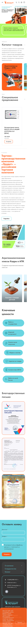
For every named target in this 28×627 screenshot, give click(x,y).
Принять (19, 622)
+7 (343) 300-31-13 (12, 579)
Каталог (24, 43)
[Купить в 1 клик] (18, 113)
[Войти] (21, 2)
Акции (24, 98)
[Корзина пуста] (24, 2)
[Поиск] (19, 2)
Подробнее (6, 218)
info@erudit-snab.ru (11, 581)
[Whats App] (6, 590)
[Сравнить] (18, 117)
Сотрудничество (10, 568)
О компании (9, 565)
